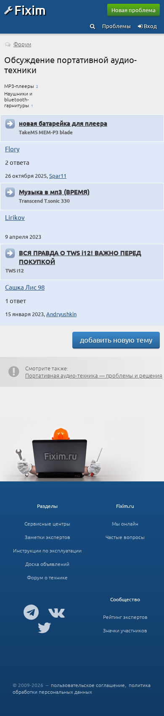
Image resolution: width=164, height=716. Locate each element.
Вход (150, 25)
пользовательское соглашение (88, 685)
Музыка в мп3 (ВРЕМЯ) (54, 192)
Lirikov (15, 217)
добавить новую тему (116, 339)
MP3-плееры (19, 85)
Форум (22, 44)
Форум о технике (47, 577)
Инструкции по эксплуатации (47, 550)
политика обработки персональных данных (82, 688)
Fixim (30, 10)
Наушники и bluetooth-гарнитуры (18, 99)
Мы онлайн (125, 523)
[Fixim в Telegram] (31, 612)
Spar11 (57, 175)
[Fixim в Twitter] (44, 627)
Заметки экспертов (47, 537)
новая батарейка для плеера (63, 123)
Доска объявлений (47, 563)
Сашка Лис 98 (25, 287)
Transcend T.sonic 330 (44, 200)
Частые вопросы (125, 537)
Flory (12, 149)
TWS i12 (14, 270)
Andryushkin (61, 313)
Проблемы (116, 25)
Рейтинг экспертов (125, 616)
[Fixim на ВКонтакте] (56, 612)
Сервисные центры (47, 523)
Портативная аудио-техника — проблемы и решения (93, 375)
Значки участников (125, 630)
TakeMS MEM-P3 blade (46, 132)
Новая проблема (133, 9)
